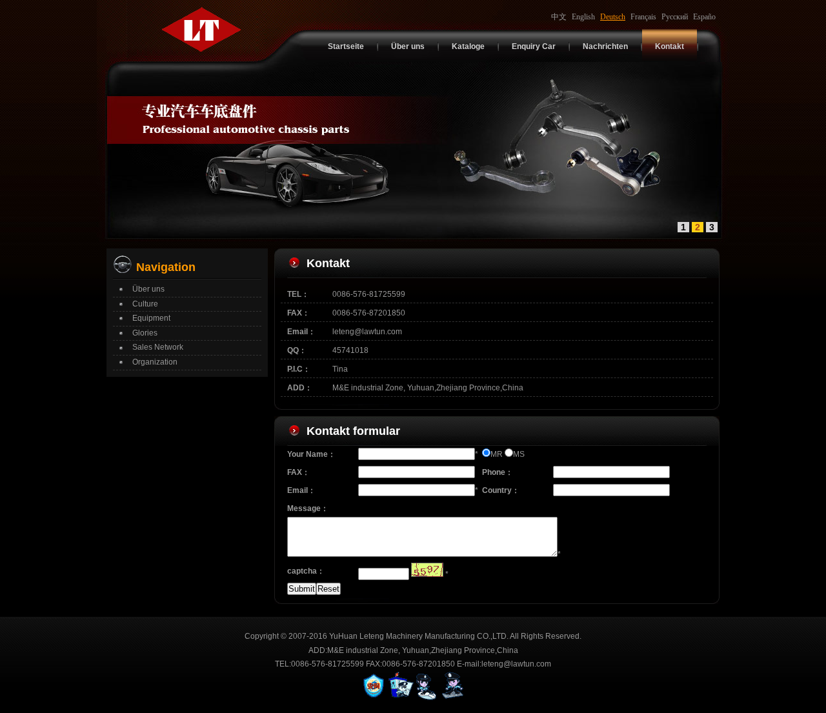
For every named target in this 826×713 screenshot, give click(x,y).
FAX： (298, 312)
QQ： (297, 350)
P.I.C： (298, 369)
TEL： (298, 294)
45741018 (350, 350)
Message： (307, 508)
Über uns (148, 289)
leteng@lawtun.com (367, 331)
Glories (144, 332)
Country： (500, 490)
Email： (301, 331)
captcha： (306, 571)
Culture (145, 303)
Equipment (151, 318)
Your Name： (311, 454)
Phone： (497, 472)
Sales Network (157, 347)
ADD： (299, 387)
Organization (154, 362)
